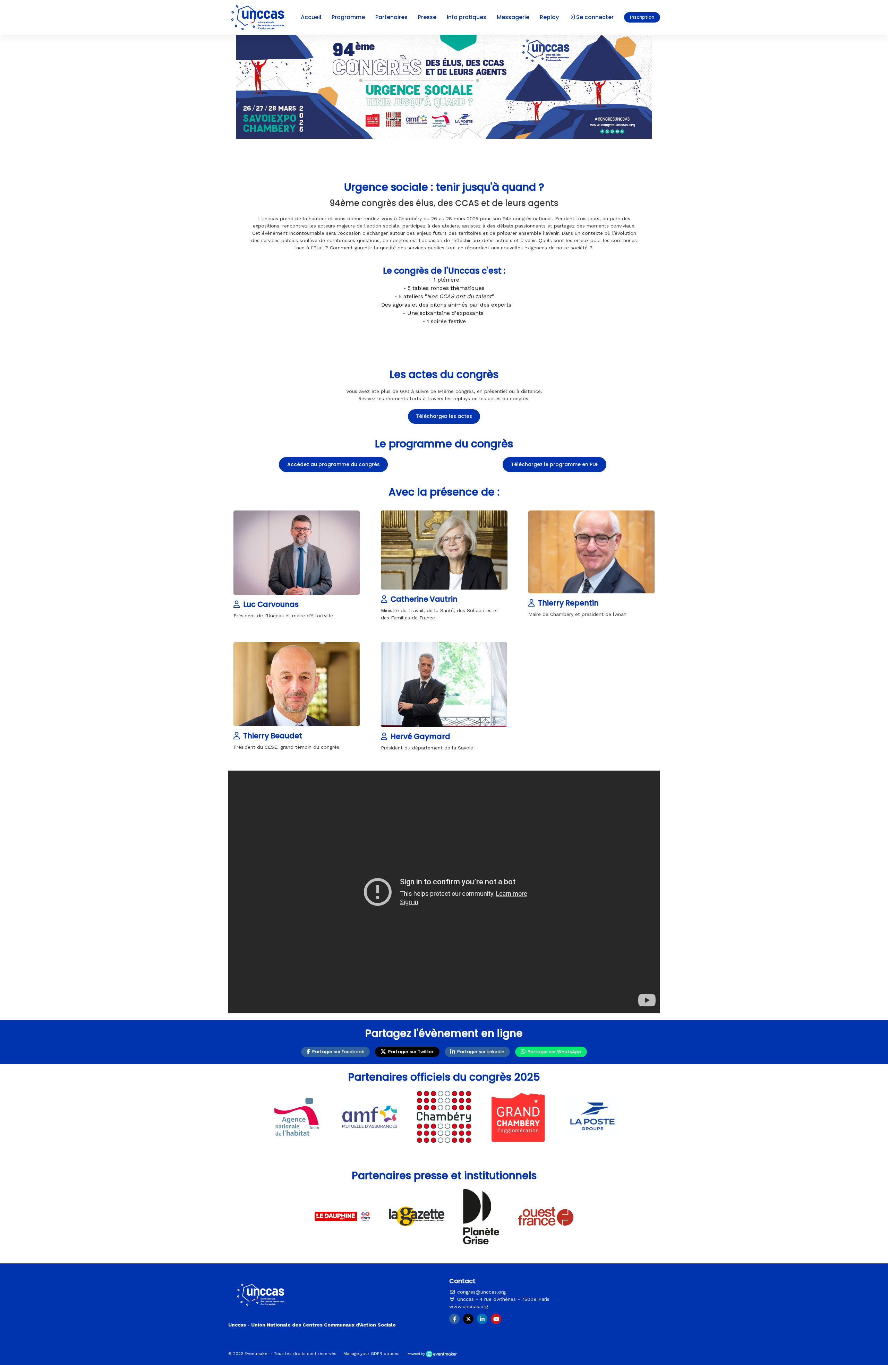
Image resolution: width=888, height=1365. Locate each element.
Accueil (311, 17)
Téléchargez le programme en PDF (554, 464)
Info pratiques (466, 17)
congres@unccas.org (480, 1292)
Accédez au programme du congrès (333, 464)
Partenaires (391, 17)
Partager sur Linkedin (479, 1052)
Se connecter (594, 17)
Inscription (642, 17)
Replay (549, 17)
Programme (348, 17)
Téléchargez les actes (444, 416)
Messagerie (513, 17)
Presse (427, 17)
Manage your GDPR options (371, 1353)
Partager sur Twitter (410, 1052)
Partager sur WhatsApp (553, 1052)
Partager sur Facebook (337, 1052)
